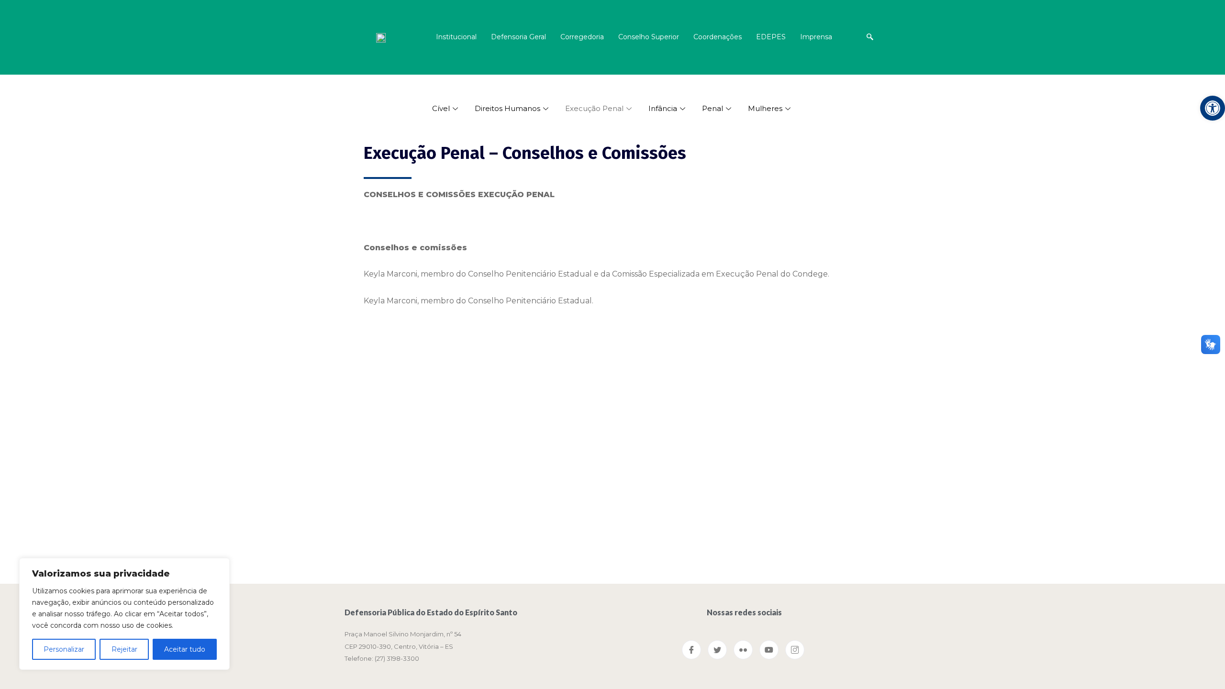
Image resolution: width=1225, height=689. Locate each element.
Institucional (456, 37)
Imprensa (816, 37)
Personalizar (64, 649)
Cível (441, 108)
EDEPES (771, 37)
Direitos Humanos (507, 108)
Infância (662, 108)
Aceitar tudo (184, 649)
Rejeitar (124, 649)
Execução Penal (594, 108)
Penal (712, 108)
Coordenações (717, 37)
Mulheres (765, 108)
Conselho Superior (648, 37)
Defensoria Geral (518, 37)
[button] (1212, 108)
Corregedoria (582, 37)
